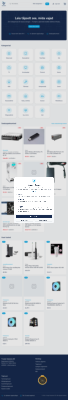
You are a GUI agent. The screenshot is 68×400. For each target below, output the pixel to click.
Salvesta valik (24, 220)
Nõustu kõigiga (34, 216)
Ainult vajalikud (43, 220)
